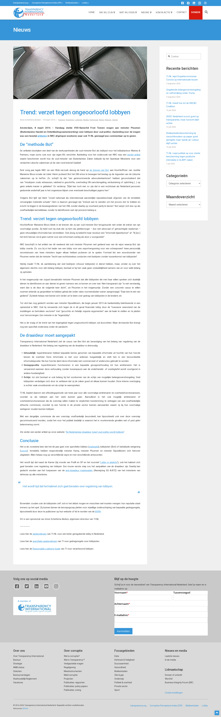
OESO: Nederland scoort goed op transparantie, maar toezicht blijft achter (182, 120)
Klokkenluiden (72, 3)
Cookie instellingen (174, 692)
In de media (170, 660)
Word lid (168, 679)
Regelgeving (70, 667)
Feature (61, 120)
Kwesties (70, 120)
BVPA (98, 511)
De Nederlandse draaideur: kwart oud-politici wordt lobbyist (95, 432)
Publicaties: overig (72, 690)
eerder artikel (133, 154)
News (101, 120)
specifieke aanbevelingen (45, 541)
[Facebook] (182, 3)
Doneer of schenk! (173, 675)
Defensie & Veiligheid (124, 660)
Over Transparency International (28, 656)
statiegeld (93, 446)
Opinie (115, 120)
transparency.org (20, 3)
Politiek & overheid (123, 682)
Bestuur (17, 660)
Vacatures (18, 682)
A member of (24, 601)
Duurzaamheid (121, 663)
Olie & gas (119, 675)
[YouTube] (199, 3)
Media (86, 120)
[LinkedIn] (194, 3)
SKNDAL (25, 708)
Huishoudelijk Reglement (25, 679)
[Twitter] (188, 3)
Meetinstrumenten (73, 671)
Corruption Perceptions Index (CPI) (46, 3)
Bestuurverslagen (21, 675)
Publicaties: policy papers (76, 686)
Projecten (68, 679)
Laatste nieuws (172, 656)
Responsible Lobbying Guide (46, 548)
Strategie (17, 663)
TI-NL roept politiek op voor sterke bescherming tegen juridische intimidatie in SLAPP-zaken (183, 156)
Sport (117, 690)
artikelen (42, 136)
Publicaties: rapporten (74, 682)
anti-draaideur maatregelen (79, 470)
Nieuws (108, 120)
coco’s (24, 450)
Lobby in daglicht (108, 462)
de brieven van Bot (99, 170)
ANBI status (18, 667)
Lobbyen (78, 120)
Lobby (84, 3)
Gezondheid (120, 667)
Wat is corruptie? (72, 656)
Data (116, 656)
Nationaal (94, 120)
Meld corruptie (71, 675)
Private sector (121, 686)
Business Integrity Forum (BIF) (179, 682)
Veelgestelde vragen (73, 663)
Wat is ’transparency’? (74, 660)
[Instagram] (205, 3)
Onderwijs (119, 679)
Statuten (17, 671)
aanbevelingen (40, 534)
